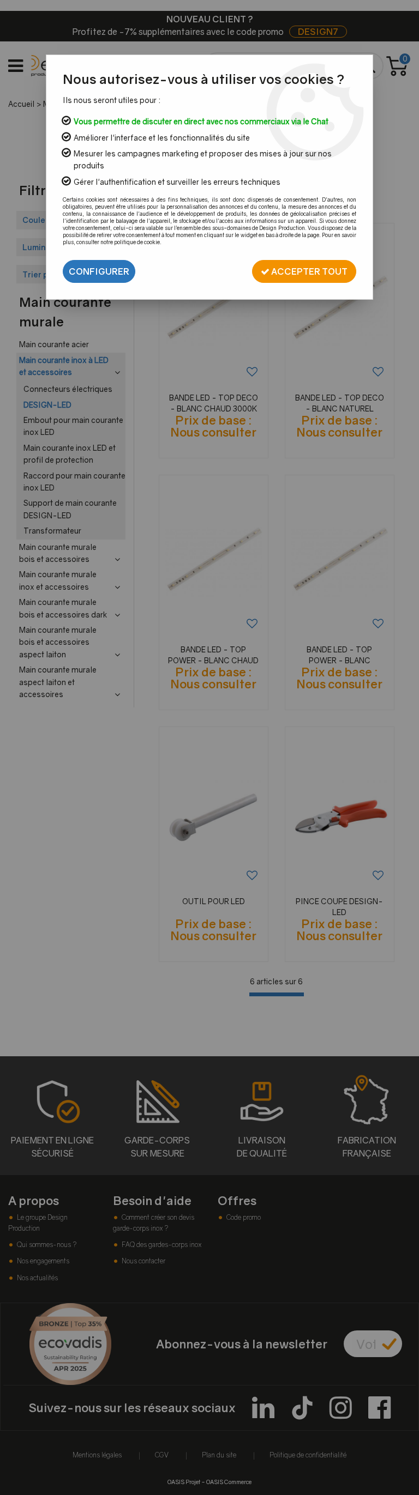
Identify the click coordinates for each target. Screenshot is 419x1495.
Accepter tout (309, 271)
